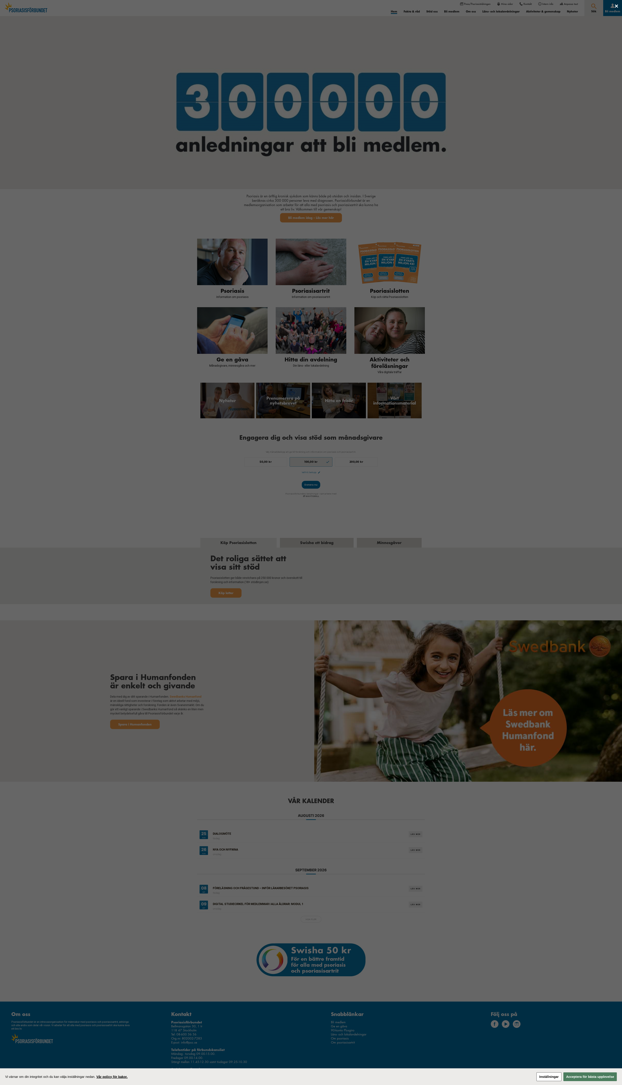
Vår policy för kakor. (112, 1077)
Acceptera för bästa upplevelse (590, 1077)
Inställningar (549, 1077)
